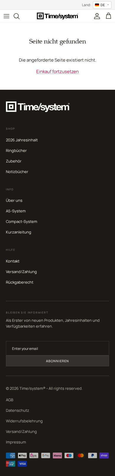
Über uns (14, 200)
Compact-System (21, 221)
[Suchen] (19, 16)
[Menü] (6, 16)
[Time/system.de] (57, 16)
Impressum (16, 442)
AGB (9, 399)
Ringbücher (16, 150)
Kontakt (12, 261)
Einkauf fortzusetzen (57, 71)
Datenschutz (17, 410)
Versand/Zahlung (21, 271)
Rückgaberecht (19, 282)
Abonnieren (57, 361)
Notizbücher (17, 171)
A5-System (16, 211)
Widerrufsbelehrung (24, 421)
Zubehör (14, 161)
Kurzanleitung (18, 232)
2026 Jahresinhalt (22, 140)
